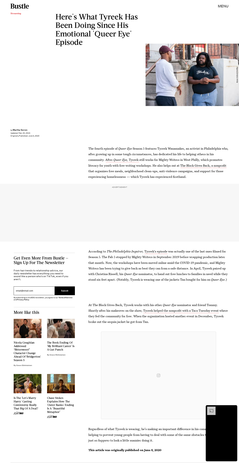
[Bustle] (19, 6)
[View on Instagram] (158, 375)
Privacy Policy (23, 300)
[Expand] (209, 408)
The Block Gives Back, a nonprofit (203, 165)
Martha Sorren (20, 129)
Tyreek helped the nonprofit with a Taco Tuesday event (181, 310)
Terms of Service (65, 297)
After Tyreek (122, 160)
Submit (64, 290)
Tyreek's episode (155, 251)
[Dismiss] (233, 408)
